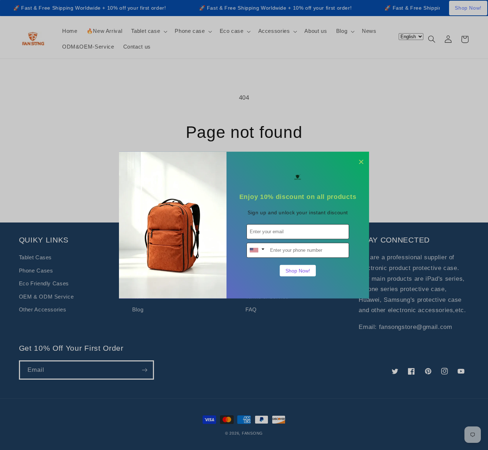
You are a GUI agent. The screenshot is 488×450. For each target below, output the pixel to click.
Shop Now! (297, 270)
